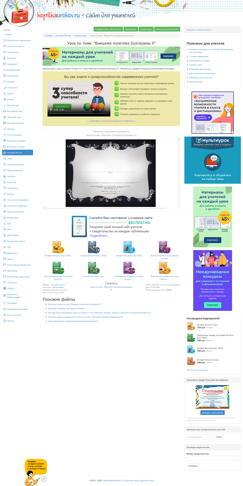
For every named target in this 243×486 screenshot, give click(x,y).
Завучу (10, 258)
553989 (169, 290)
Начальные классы (15, 46)
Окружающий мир (15, 164)
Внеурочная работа (16, 241)
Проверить (193, 465)
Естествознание (14, 134)
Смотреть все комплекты (197, 370)
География (12, 63)
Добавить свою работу (212, 412)
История (11, 128)
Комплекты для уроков (199, 69)
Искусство (11, 182)
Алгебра (11, 81)
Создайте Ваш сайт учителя (108, 29)
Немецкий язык (14, 117)
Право (10, 158)
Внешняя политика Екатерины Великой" (66, 308)
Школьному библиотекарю (13, 295)
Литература (12, 188)
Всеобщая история (16, 146)
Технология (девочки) (17, 205)
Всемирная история (16, 140)
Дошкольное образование (19, 40)
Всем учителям (14, 314)
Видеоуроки (130, 29)
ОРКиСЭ (11, 288)
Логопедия (12, 303)
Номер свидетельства (198, 453)
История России (14, 152)
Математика (12, 75)
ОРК (9, 247)
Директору (12, 253)
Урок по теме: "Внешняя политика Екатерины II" (111, 286)
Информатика (13, 69)
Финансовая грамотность (18, 276)
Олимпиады (146, 29)
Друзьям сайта (147, 480)
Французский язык (15, 123)
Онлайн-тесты (195, 64)
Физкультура (12, 217)
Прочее (10, 320)
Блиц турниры (195, 81)
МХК (9, 229)
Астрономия (12, 52)
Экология (11, 176)
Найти (219, 436)
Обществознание (15, 170)
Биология (11, 58)
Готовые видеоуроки (198, 56)
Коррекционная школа (17, 308)
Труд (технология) (15, 211)
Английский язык (14, 111)
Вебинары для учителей (167, 29)
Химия (10, 93)
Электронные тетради (199, 60)
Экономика (12, 270)
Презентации (80, 35)
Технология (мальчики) (17, 199)
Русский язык (13, 105)
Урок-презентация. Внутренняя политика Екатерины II (73, 321)
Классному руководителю (19, 264)
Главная (8, 34)
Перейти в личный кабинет (199, 29)
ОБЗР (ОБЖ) (13, 235)
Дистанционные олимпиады (202, 73)
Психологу (12, 282)
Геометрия (12, 87)
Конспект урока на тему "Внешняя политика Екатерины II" (75, 304)
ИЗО (9, 223)
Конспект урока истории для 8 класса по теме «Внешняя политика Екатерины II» (85, 316)
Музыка (10, 193)
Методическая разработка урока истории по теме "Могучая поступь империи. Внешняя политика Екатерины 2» (99, 312)
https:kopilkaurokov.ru (112, 480)
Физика (10, 99)
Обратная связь (131, 480)
